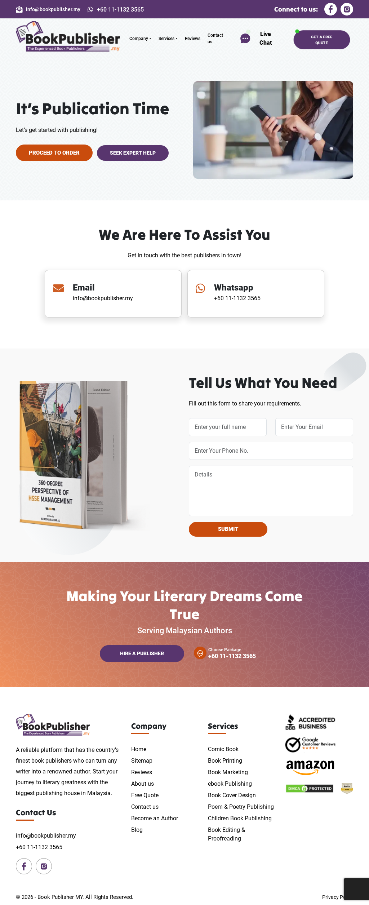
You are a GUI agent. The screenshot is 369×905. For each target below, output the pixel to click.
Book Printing (225, 760)
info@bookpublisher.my (103, 298)
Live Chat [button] (265, 38)
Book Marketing (228, 772)
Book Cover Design (232, 795)
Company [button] (138, 38)
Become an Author (154, 818)
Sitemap (141, 760)
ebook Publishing (230, 783)
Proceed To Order (54, 153)
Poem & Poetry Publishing (241, 806)
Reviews (192, 38)
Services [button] (166, 38)
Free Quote (145, 795)
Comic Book (223, 749)
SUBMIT (228, 529)
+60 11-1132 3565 (237, 298)
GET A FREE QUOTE (322, 39)
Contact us (215, 38)
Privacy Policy (337, 897)
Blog (137, 829)
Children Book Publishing (240, 818)
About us (142, 783)
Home (138, 749)
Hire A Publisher (142, 653)
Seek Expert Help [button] (133, 153)
